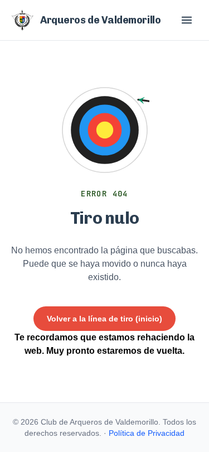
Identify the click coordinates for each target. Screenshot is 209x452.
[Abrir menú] (187, 20)
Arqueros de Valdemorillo (100, 20)
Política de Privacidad (146, 433)
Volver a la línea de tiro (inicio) (104, 318)
